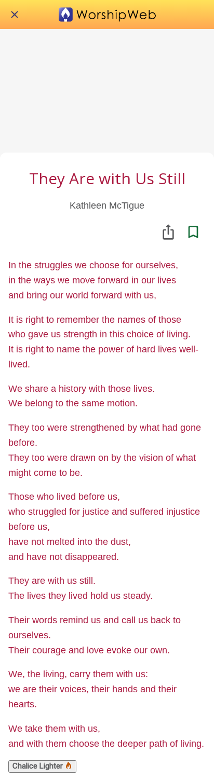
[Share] (168, 232)
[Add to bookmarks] (193, 232)
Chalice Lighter (38, 766)
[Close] (14, 14)
